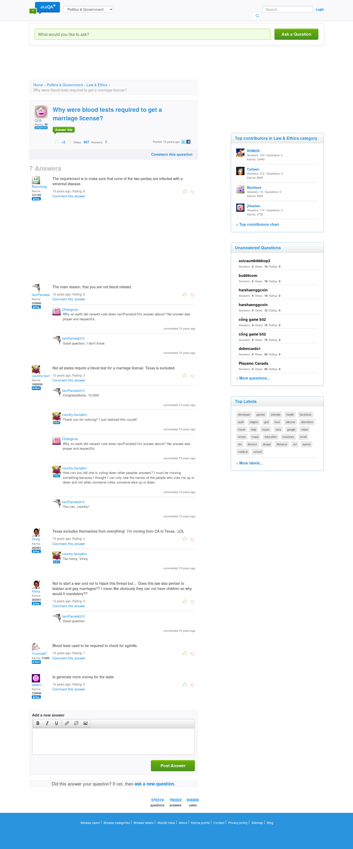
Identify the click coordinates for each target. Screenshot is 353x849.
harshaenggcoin (253, 289)
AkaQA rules (166, 822)
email (303, 436)
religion (253, 422)
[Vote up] (57, 142)
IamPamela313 (43, 294)
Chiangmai (70, 309)
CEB (38, 120)
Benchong (39, 186)
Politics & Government (65, 84)
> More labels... (249, 462)
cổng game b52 (252, 319)
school (258, 451)
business (288, 436)
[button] (38, 724)
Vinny (36, 538)
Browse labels (144, 822)
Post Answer (173, 765)
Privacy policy (238, 822)
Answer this (64, 129)
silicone (290, 422)
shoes (242, 436)
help (253, 429)
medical (243, 451)
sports (307, 444)
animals (275, 414)
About (183, 822)
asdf (240, 422)
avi (295, 444)
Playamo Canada (253, 363)
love (277, 422)
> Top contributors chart (257, 224)
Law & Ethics (97, 84)
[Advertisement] (123, 67)
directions (307, 422)
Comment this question (172, 154)
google (291, 429)
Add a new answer (48, 715)
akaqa (267, 444)
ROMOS (253, 150)
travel (241, 429)
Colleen (253, 169)
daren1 (37, 684)
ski (240, 444)
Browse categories (117, 822)
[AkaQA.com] (44, 7)
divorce (252, 444)
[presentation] (38, 723)
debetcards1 (250, 348)
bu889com (248, 275)
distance (282, 444)
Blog (270, 822)
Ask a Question (296, 34)
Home (38, 84)
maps (255, 436)
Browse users (90, 822)
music (266, 429)
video (304, 429)
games (260, 414)
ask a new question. (155, 784)
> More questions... (253, 377)
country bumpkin (44, 375)
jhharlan (253, 205)
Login (320, 9)
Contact (218, 822)
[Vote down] (69, 142)
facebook (305, 414)
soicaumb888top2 (254, 260)
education (271, 436)
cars (278, 429)
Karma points (200, 822)
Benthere (254, 187)
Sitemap (257, 822)
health (290, 414)
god (266, 422)
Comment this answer (68, 195)
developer (244, 414)
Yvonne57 (39, 653)
